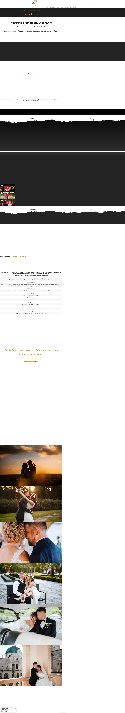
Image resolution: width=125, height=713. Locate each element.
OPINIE (66, 7)
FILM (58, 7)
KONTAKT (75, 7)
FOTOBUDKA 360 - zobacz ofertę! (31, 361)
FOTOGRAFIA (52, 7)
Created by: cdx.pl (62, 712)
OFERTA (62, 7)
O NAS (47, 7)
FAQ (70, 7)
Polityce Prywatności (9, 710)
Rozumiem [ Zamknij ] (4, 711)
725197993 (91, 3)
